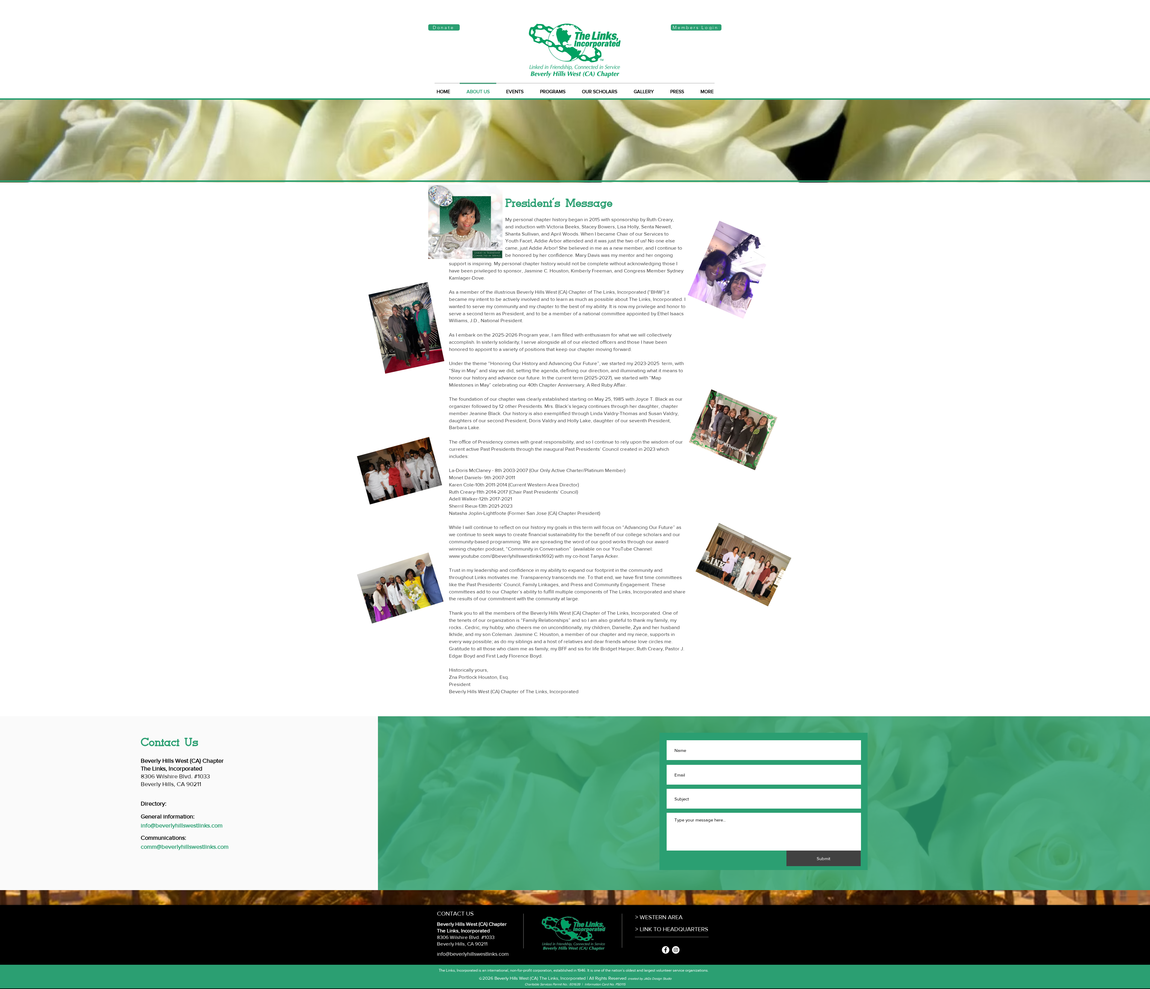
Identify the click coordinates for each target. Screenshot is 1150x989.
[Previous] (40, 141)
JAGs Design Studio (657, 978)
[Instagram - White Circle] (676, 950)
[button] (643, 89)
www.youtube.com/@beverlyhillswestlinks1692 (500, 556)
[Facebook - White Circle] (665, 950)
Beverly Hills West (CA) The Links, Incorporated (540, 978)
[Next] (1109, 141)
